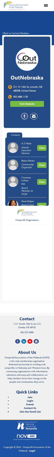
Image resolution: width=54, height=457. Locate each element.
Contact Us (30, 407)
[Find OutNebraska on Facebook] (24, 116)
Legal (32, 450)
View (42, 147)
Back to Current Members (16, 33)
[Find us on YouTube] (30, 341)
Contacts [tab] (15, 134)
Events (30, 404)
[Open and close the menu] (40, 5)
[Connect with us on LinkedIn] (24, 341)
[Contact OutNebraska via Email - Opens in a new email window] (34, 116)
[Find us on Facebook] (17, 341)
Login (30, 400)
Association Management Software (27, 439)
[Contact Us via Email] (36, 341)
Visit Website (27, 103)
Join (30, 397)
